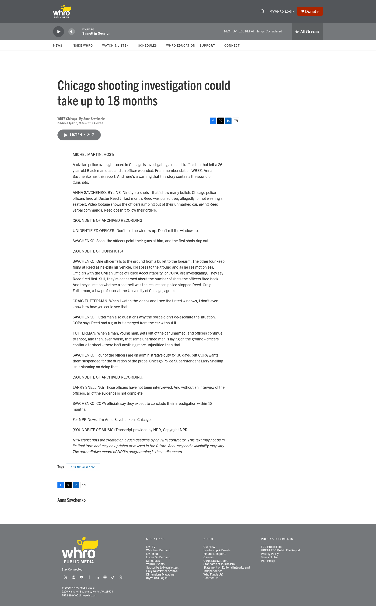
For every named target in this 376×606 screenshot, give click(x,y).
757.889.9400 (70, 595)
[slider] (78, 31)
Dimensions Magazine (160, 574)
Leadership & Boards (216, 550)
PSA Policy (268, 560)
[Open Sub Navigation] (65, 45)
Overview (209, 547)
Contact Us (210, 578)
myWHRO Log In (157, 578)
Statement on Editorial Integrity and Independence (226, 569)
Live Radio (152, 554)
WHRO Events (155, 564)
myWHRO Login (282, 11)
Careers (208, 557)
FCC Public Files (271, 547)
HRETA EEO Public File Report (280, 550)
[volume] (71, 32)
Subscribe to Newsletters (162, 567)
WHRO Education (180, 45)
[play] (58, 31)
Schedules (153, 560)
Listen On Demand (158, 557)
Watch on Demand (158, 550)
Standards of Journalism (219, 564)
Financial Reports (214, 554)
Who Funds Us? (213, 574)
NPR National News (83, 467)
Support (207, 45)
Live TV (150, 547)
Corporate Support (215, 560)
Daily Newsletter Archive (162, 571)
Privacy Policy (270, 554)
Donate (312, 11)
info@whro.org (88, 595)
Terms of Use (269, 557)
